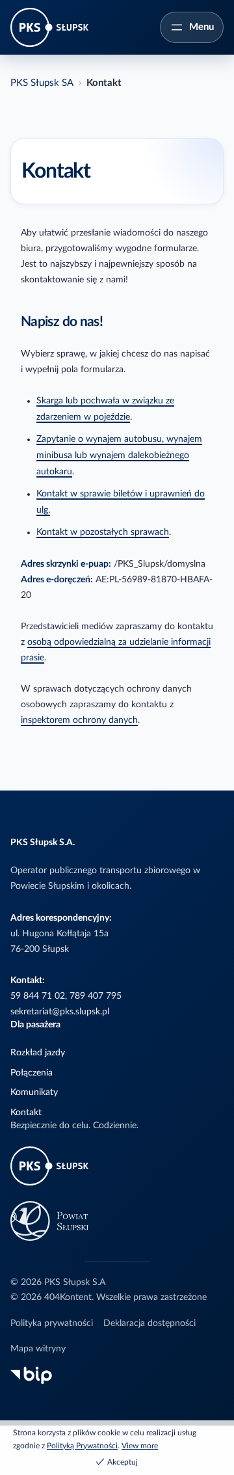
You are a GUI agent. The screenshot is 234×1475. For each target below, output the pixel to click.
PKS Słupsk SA (41, 83)
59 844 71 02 (37, 996)
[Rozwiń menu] (192, 27)
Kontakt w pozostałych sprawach (102, 532)
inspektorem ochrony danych (79, 720)
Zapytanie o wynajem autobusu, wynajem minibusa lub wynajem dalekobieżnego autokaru (119, 456)
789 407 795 (96, 996)
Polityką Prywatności (82, 1446)
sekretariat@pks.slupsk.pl (59, 1011)
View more (140, 1446)
